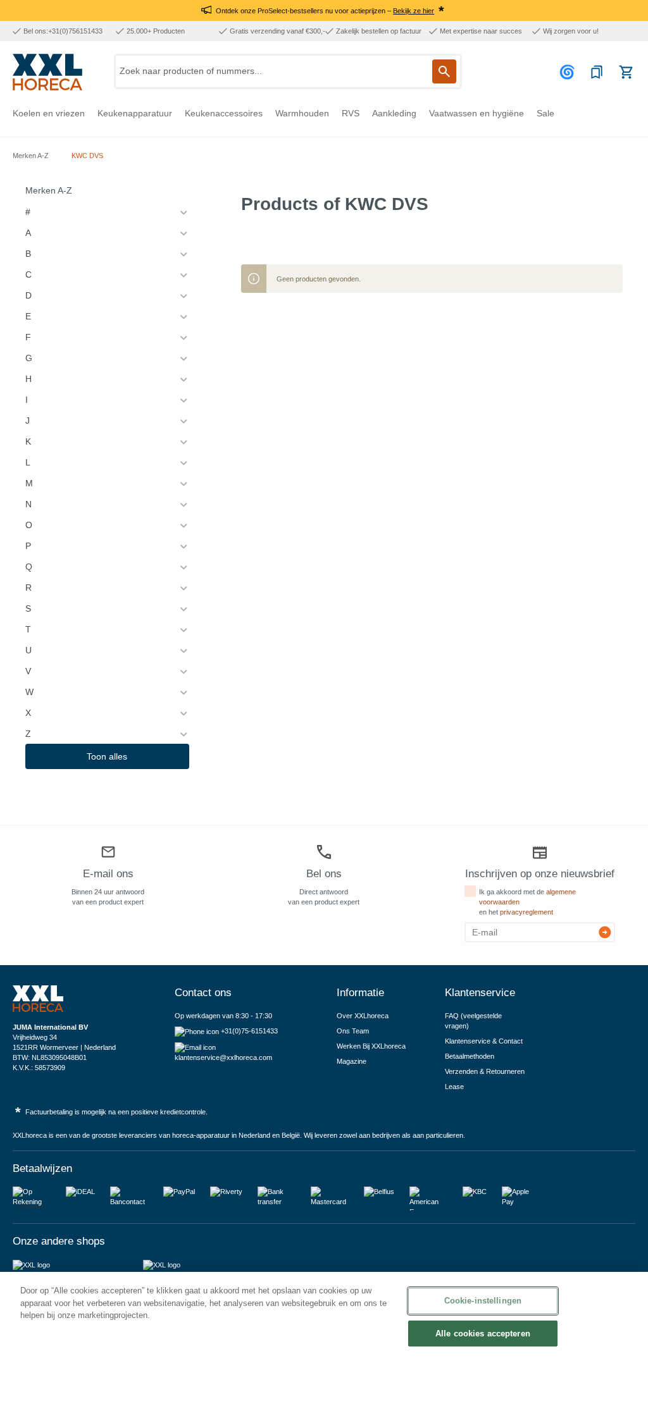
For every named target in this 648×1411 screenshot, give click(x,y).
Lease (454, 1086)
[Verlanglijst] (596, 72)
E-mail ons (108, 874)
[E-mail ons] (108, 854)
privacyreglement (526, 912)
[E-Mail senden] (605, 932)
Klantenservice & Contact (484, 1041)
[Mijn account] (569, 72)
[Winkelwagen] (625, 72)
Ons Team (353, 1031)
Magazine (351, 1061)
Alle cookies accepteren (482, 1333)
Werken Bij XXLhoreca (371, 1046)
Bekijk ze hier (413, 11)
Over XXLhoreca (363, 1016)
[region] (324, 1341)
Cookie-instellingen (482, 1300)
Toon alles (107, 756)
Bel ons (324, 874)
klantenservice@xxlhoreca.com (223, 1057)
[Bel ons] (324, 852)
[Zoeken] (444, 71)
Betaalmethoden (469, 1056)
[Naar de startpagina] (47, 72)
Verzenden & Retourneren (485, 1071)
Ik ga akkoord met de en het (527, 902)
